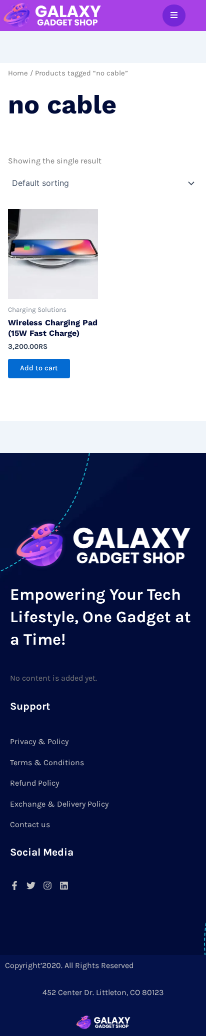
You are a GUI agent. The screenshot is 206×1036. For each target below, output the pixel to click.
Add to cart (39, 368)
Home (18, 73)
